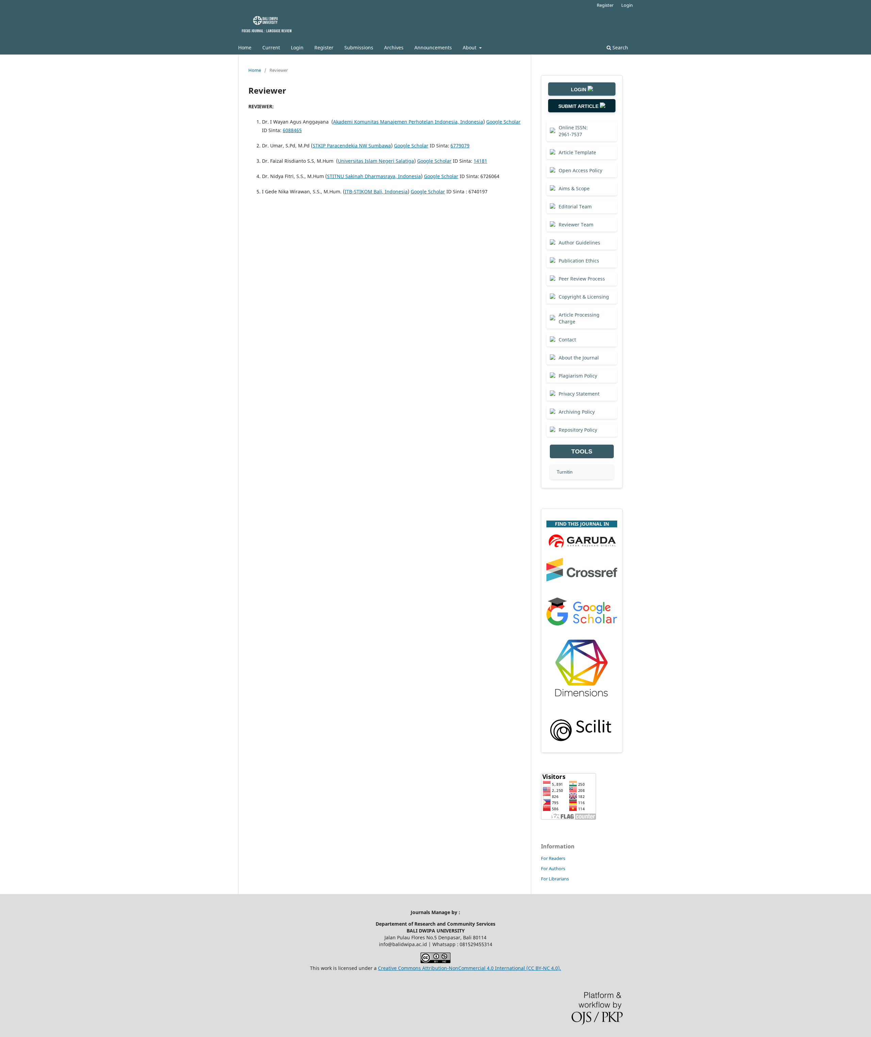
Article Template (577, 152)
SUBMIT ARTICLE (579, 106)
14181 (480, 161)
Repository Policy (578, 430)
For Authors (553, 868)
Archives (394, 47)
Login (297, 47)
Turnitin (565, 472)
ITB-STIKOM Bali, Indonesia (376, 191)
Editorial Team (575, 206)
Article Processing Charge (579, 318)
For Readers (553, 858)
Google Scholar (503, 121)
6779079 (460, 145)
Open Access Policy (580, 170)
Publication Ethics (579, 260)
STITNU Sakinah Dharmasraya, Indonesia (374, 176)
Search (619, 47)
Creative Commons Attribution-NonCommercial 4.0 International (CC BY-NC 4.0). (469, 968)
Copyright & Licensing (584, 296)
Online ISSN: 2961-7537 (573, 131)
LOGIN (579, 89)
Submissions (358, 47)
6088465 (292, 130)
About (470, 47)
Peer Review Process (582, 278)
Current (271, 47)
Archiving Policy (577, 412)
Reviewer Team (576, 224)
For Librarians (555, 879)
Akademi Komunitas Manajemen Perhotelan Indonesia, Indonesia (408, 121)
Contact (567, 339)
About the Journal (579, 357)
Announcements (433, 47)
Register (323, 47)
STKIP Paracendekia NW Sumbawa (352, 145)
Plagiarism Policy (578, 375)
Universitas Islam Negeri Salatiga (376, 161)
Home (244, 47)
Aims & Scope (574, 188)
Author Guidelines (579, 242)
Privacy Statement (579, 393)
